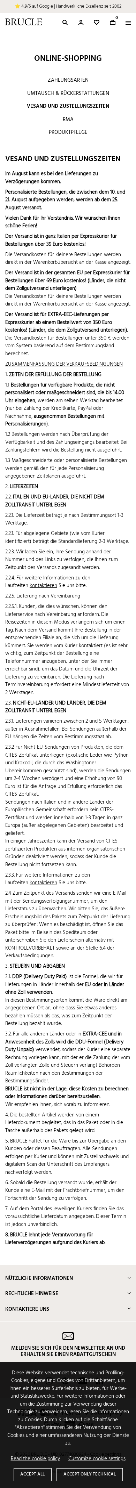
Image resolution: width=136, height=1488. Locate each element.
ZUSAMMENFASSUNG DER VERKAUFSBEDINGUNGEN (64, 364)
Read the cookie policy (35, 1459)
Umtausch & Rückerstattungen (68, 93)
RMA (68, 119)
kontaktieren (43, 586)
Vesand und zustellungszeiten (68, 106)
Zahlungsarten (68, 80)
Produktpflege (68, 132)
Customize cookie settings (97, 1459)
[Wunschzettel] (96, 22)
